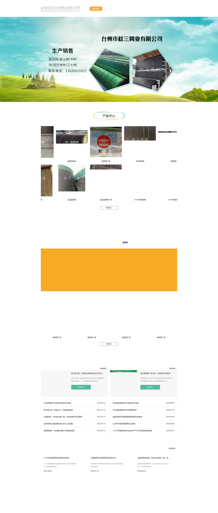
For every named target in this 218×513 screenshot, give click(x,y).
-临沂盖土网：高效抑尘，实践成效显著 (58, 410)
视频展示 (133, 9)
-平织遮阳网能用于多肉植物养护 (124, 410)
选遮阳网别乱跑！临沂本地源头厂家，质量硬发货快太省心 (154, 458)
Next (214, 58)
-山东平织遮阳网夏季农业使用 (123, 424)
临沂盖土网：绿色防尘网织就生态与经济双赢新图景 (87, 373)
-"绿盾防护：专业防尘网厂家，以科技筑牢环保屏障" (63, 417)
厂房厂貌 (158, 9)
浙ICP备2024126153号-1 (121, 509)
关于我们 (108, 9)
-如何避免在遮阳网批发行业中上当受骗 (58, 424)
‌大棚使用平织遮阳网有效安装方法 (103, 458)
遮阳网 (125, 242)
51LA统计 (153, 509)
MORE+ (109, 208)
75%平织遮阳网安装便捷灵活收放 (56, 458)
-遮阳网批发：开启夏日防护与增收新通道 (58, 431)
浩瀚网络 (144, 509)
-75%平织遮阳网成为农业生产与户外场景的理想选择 (132, 431)
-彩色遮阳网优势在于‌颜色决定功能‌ (125, 403)
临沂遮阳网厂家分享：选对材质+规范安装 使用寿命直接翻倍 (156, 373)
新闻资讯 (146, 9)
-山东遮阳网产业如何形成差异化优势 (57, 403)
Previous (3, 58)
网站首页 (96, 9)
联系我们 (171, 9)
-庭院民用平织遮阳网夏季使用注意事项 (127, 417)
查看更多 (81, 387)
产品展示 (121, 9)
